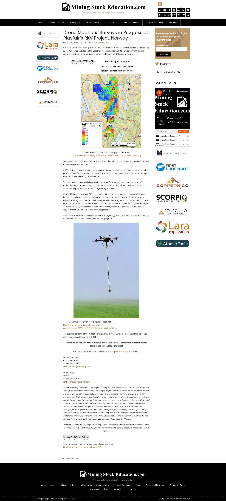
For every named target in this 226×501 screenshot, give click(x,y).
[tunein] (174, 16)
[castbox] (179, 16)
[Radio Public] (164, 11)
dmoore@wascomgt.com (79, 366)
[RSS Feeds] (164, 16)
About (52, 485)
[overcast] (169, 16)
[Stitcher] (179, 11)
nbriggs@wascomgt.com (79, 382)
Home (41, 22)
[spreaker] (160, 16)
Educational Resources (155, 485)
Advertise (118, 489)
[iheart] (188, 11)
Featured (130, 22)
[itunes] (169, 11)
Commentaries (92, 22)
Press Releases (110, 22)
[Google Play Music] (183, 11)
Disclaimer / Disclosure (100, 489)
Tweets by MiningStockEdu (168, 72)
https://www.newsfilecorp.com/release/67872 (82, 447)
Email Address (163, 45)
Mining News (75, 22)
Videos (138, 485)
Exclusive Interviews (67, 485)
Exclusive (57, 22)
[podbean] (183, 16)
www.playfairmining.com (120, 351)
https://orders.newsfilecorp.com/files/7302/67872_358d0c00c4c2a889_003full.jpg (106, 155)
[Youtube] (174, 11)
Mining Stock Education (66, 498)
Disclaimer (173, 22)
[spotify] (188, 16)
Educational (154, 22)
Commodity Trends (178, 485)
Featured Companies (122, 485)
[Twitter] (160, 11)
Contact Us (131, 489)
